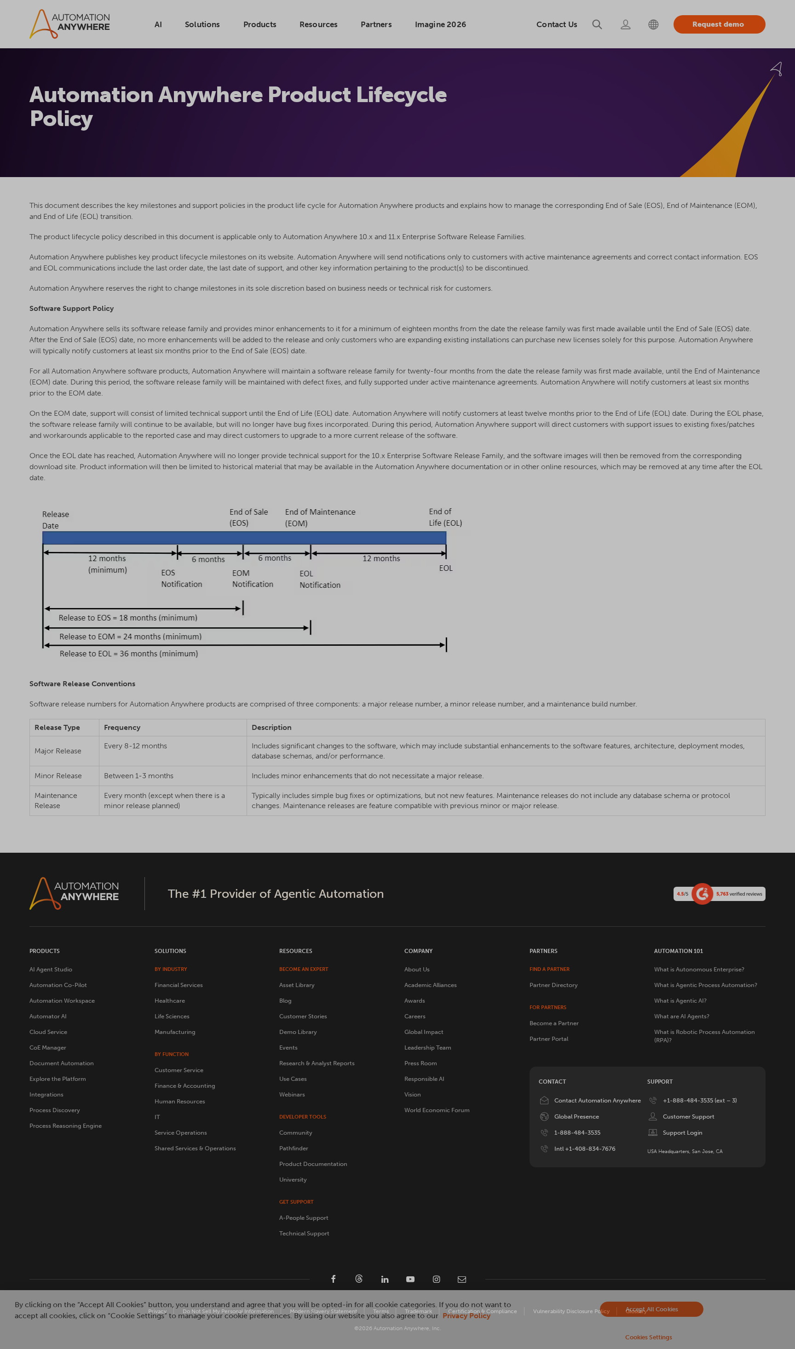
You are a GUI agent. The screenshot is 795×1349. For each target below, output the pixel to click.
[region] (397, 1319)
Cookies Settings (648, 1337)
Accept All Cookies (652, 1309)
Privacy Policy (466, 1315)
